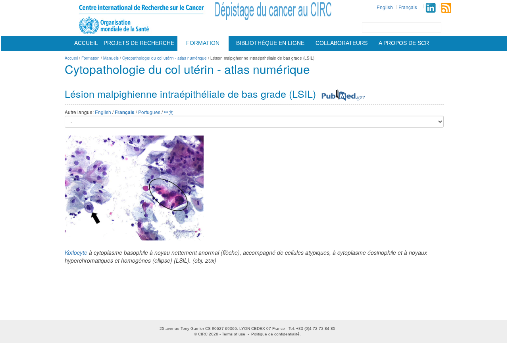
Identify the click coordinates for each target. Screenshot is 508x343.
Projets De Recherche (139, 43)
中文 (168, 112)
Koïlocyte (76, 252)
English (385, 7)
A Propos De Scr (404, 43)
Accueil (86, 43)
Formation (202, 43)
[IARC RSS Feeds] (446, 8)
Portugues (149, 112)
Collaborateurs (342, 43)
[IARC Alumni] (430, 8)
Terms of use (233, 334)
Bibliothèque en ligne (270, 43)
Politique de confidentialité (275, 334)
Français (407, 7)
